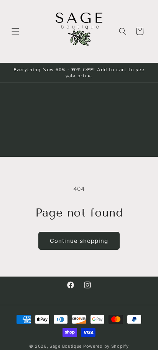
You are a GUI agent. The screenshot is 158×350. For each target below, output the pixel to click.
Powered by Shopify (106, 346)
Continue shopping (79, 240)
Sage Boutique (65, 346)
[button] (15, 31)
